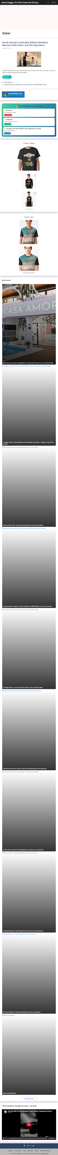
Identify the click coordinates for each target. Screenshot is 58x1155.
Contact (37, 1150)
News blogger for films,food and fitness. (20, 2)
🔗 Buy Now (7, 133)
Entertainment (8, 82)
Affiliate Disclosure (45, 1150)
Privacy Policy (18, 1150)
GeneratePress (44, 1153)
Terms (24, 1150)
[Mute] (51, 1138)
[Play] (4, 1138)
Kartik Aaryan (20, 84)
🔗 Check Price (8, 115)
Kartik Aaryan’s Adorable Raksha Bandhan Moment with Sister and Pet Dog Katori (25, 44)
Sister (45, 84)
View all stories (29, 1098)
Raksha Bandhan (38, 84)
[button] (48, 2)
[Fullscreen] (54, 1138)
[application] (29, 1124)
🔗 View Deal (7, 124)
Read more (7, 77)
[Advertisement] (29, 16)
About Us (10, 1150)
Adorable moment (9, 84)
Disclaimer (30, 1150)
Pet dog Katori (28, 84)
